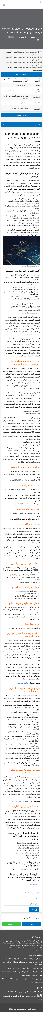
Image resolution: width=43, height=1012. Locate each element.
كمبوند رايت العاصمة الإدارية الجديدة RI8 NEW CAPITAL (22, 979)
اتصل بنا (31, 924)
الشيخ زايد (21, 992)
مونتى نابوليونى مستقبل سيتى (31, 975)
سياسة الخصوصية (35, 982)
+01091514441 (35, 885)
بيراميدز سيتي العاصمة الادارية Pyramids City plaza (24, 959)
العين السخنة (29, 996)
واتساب (11, 924)
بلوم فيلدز (15, 801)
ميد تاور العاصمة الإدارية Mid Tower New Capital (25, 968)
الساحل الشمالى (32, 992)
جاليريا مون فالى (22, 683)
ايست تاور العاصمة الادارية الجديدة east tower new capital (21, 972)
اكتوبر (40, 991)
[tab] (21, 864)
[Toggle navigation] (4, 5)
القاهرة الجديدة (17, 995)
